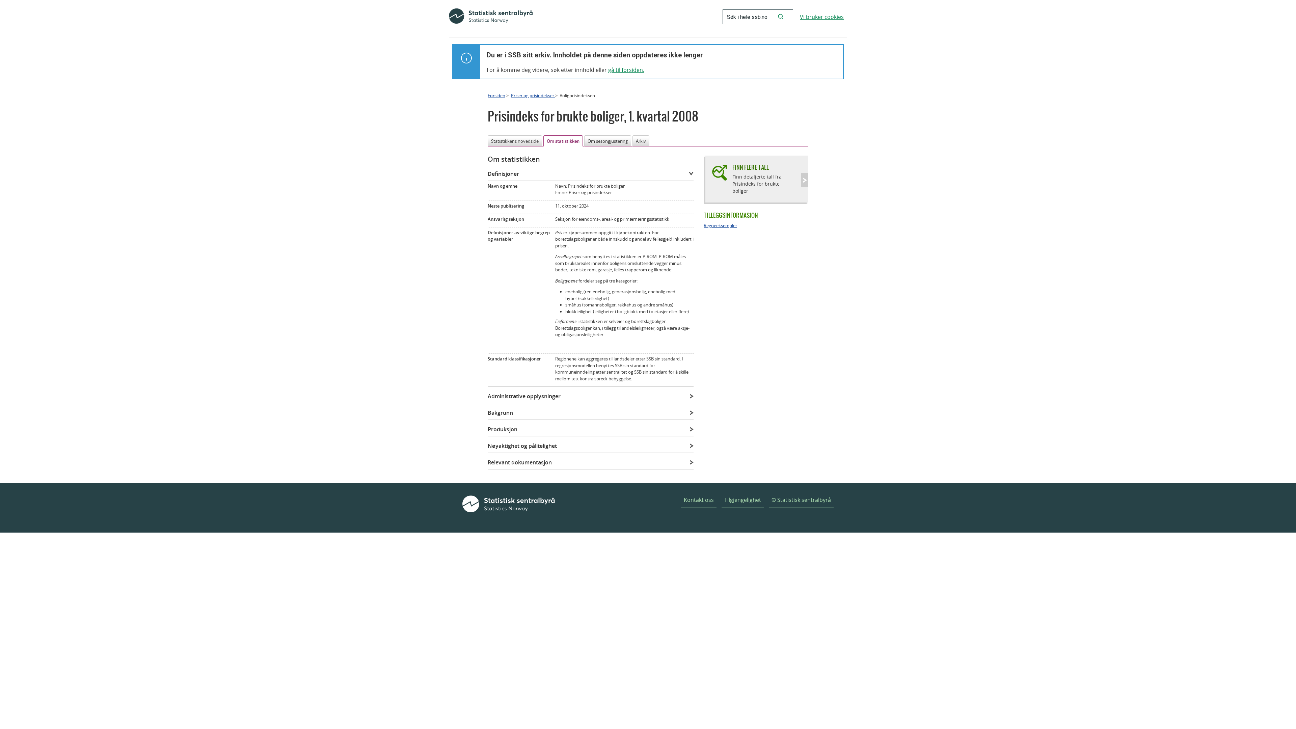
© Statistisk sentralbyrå (801, 500)
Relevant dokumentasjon (520, 462)
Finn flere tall (750, 167)
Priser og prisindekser (533, 95)
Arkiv (641, 141)
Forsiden (496, 95)
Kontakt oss (699, 500)
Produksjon (502, 429)
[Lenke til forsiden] (491, 16)
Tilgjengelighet (742, 500)
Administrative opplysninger (524, 396)
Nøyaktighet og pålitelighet (522, 446)
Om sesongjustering (608, 141)
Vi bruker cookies (822, 17)
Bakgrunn (500, 412)
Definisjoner (503, 174)
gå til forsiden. (626, 70)
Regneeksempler (720, 225)
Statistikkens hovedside (515, 141)
